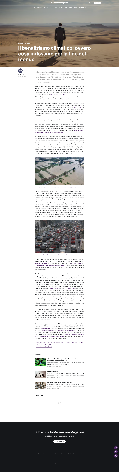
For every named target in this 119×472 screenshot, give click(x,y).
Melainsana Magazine (59, 3)
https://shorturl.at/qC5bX (44, 345)
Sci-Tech (61, 7)
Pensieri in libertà (73, 7)
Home (34, 7)
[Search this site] (19, 3)
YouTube (56, 453)
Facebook (63, 453)
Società (55, 7)
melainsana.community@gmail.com (75, 453)
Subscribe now (60, 441)
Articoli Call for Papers (24, 43)
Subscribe (97, 2)
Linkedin (50, 453)
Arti (50, 7)
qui (43, 282)
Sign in (90, 2)
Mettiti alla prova (82, 7)
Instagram (38, 453)
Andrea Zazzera (22, 75)
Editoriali (46, 7)
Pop (66, 7)
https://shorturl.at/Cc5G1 (44, 347)
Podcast (44, 453)
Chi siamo (39, 7)
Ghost (69, 463)
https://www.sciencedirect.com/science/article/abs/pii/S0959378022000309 (60, 343)
